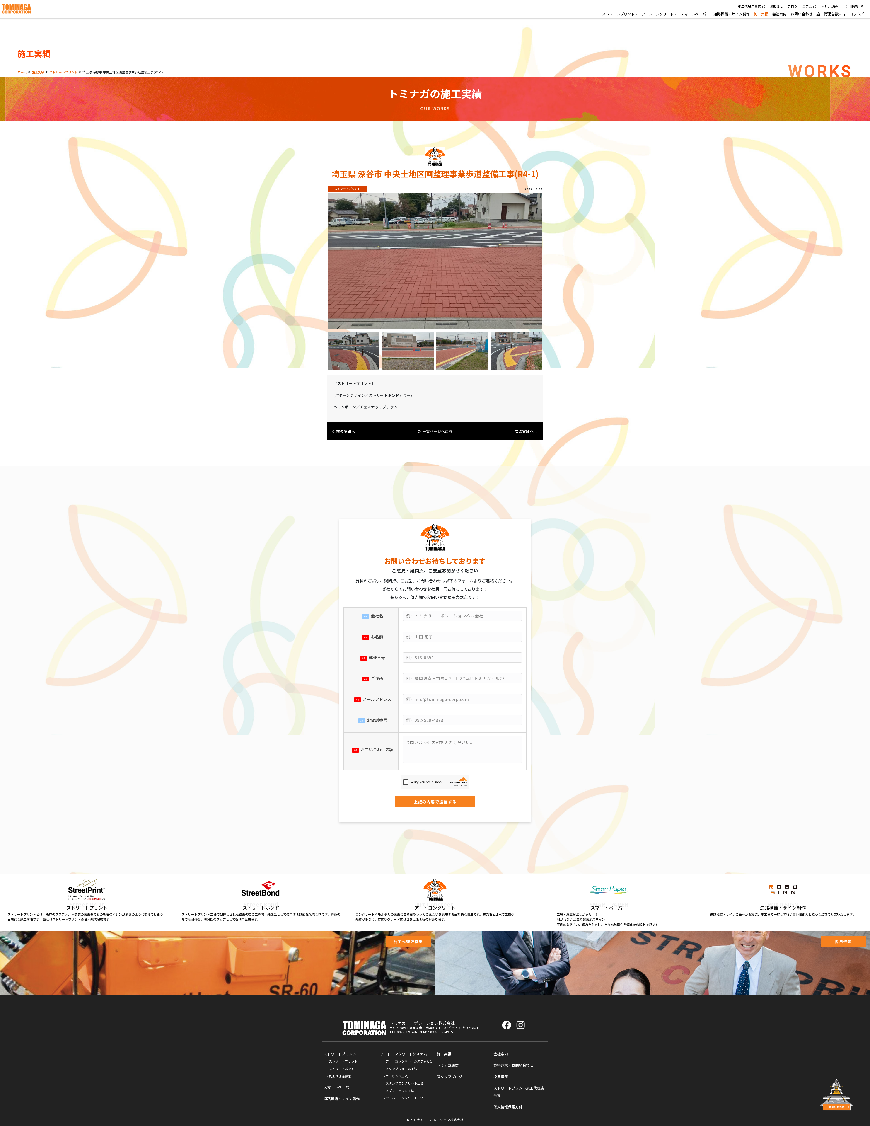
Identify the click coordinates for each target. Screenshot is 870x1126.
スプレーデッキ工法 (400, 1090)
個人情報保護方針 (507, 1106)
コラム (807, 6)
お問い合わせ (801, 14)
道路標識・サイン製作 (731, 14)
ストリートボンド (341, 1068)
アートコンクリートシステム (403, 1053)
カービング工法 (397, 1076)
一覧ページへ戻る (436, 431)
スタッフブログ (449, 1076)
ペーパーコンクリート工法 (405, 1098)
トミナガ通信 (831, 6)
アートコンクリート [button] (657, 14)
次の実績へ (525, 431)
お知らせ (776, 6)
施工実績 (761, 14)
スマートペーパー (695, 14)
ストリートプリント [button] (618, 14)
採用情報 (852, 6)
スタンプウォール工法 (401, 1068)
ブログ (793, 6)
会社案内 (779, 14)
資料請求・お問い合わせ (513, 1065)
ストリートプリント (340, 1053)
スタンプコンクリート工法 (405, 1083)
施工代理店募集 (749, 6)
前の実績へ (345, 431)
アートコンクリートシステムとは (409, 1061)
